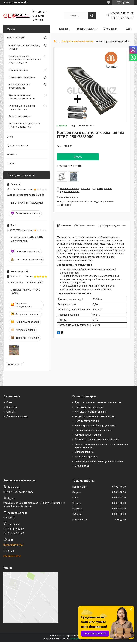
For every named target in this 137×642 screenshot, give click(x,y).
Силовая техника (84, 452)
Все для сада (82, 465)
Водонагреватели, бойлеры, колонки (24, 47)
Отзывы (11, 163)
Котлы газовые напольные (89, 407)
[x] (62, 333)
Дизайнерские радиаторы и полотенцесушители (24, 125)
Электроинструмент (20, 116)
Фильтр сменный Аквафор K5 (27, 202)
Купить (78, 157)
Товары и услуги (86, 28)
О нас (10, 136)
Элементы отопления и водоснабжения (22, 107)
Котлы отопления (18, 70)
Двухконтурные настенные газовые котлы (98, 402)
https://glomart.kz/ (13, 544)
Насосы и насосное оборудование (19, 86)
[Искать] (92, 15)
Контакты (12, 154)
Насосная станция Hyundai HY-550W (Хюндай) (27, 239)
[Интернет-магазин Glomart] (16, 15)
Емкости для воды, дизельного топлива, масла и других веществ (25, 59)
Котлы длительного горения (90, 411)
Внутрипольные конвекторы (77, 41)
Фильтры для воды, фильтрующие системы (22, 97)
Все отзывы (14, 364)
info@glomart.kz (12, 556)
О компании (110, 28)
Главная (63, 28)
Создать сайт (10, 2)
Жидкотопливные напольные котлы (94, 416)
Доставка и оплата (17, 145)
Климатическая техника (22, 77)
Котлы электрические (87, 421)
